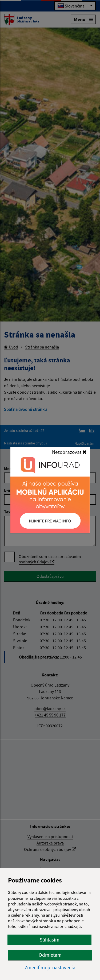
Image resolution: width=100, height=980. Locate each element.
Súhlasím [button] (49, 939)
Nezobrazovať (67, 452)
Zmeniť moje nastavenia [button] (50, 967)
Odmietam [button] (50, 955)
